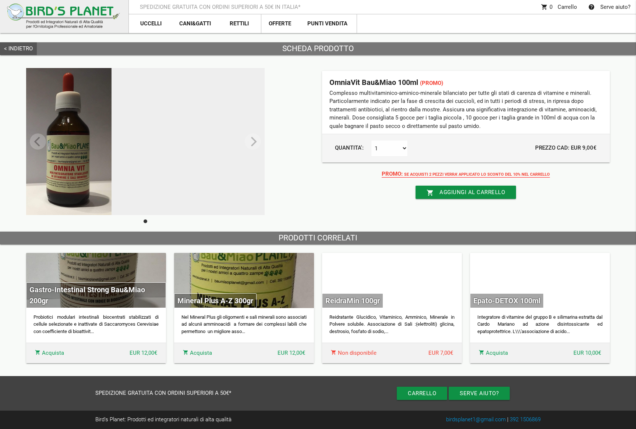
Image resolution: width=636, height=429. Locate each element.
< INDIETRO (18, 48)
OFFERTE (280, 23)
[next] (253, 141)
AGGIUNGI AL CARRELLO (466, 192)
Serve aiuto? (609, 7)
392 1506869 (525, 419)
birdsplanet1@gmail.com (476, 419)
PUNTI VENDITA (327, 23)
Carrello (559, 7)
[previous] (38, 141)
